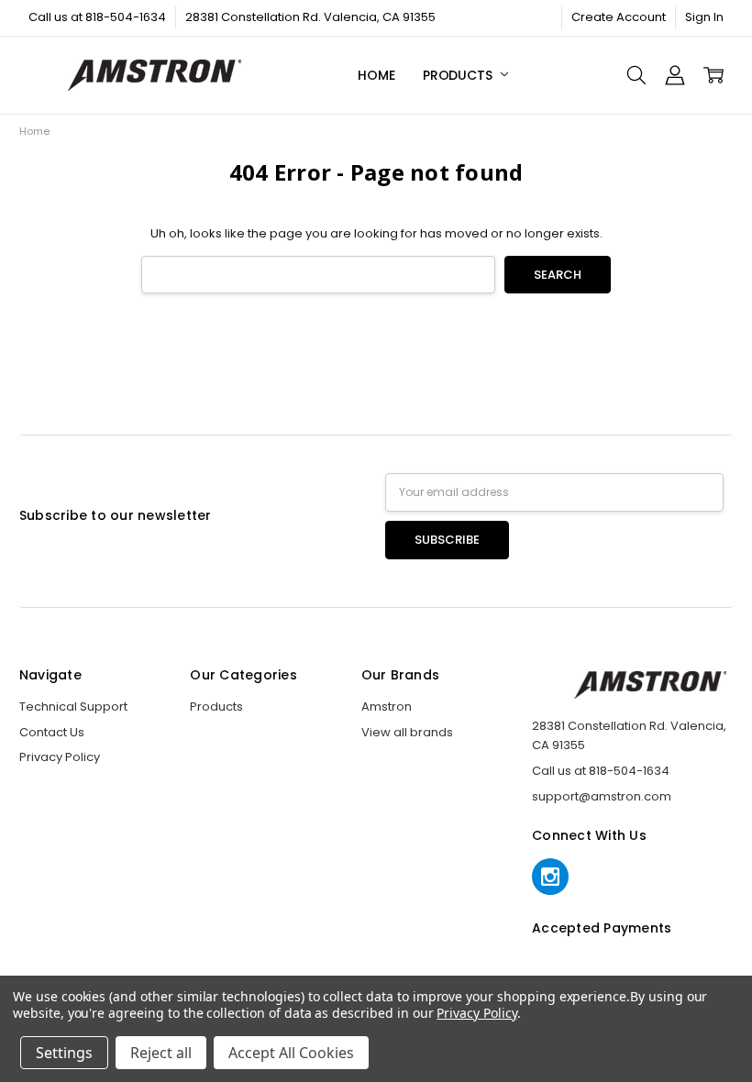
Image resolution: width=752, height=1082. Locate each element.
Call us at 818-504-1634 (97, 17)
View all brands (407, 732)
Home (376, 75)
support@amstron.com (601, 796)
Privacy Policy (59, 757)
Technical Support (73, 706)
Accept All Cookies (291, 1053)
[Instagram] (550, 876)
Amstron (386, 706)
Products (459, 75)
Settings (64, 1053)
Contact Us (51, 732)
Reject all (161, 1053)
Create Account (618, 17)
